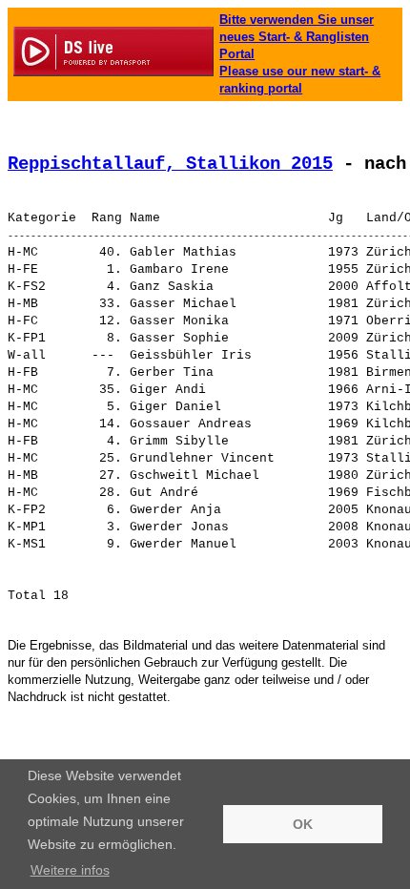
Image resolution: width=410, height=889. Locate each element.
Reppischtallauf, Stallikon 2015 (170, 164)
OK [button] (303, 824)
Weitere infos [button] (70, 870)
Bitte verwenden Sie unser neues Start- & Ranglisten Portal (296, 36)
